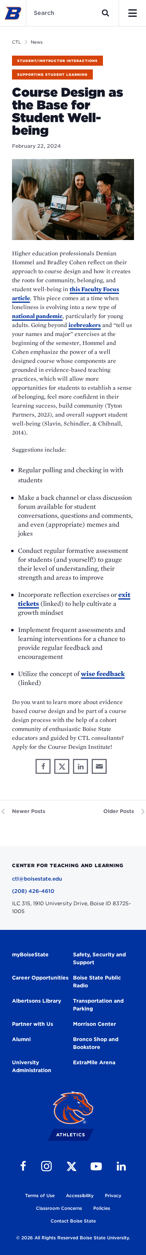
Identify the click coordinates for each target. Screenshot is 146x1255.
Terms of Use (40, 1195)
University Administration (31, 1066)
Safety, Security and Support (99, 958)
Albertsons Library (36, 1001)
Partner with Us (32, 1024)
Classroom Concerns (59, 1208)
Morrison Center (94, 1024)
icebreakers (85, 324)
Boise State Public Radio (97, 981)
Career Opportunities (40, 978)
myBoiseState (30, 954)
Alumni (21, 1039)
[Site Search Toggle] (105, 13)
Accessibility (80, 1195)
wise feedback (103, 674)
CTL (16, 42)
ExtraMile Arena (94, 1062)
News (37, 42)
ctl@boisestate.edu (37, 879)
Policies (101, 1208)
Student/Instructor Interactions (57, 61)
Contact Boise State (73, 1221)
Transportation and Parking (98, 1005)
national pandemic (37, 316)
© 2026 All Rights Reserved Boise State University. (73, 1237)
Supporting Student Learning (52, 74)
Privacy (113, 1195)
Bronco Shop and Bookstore (95, 1043)
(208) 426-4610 (33, 891)
